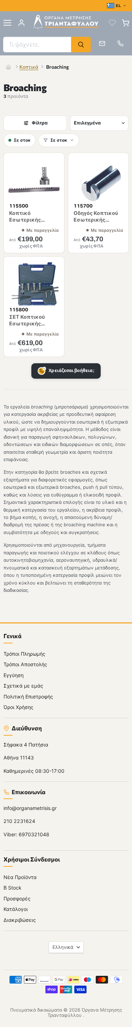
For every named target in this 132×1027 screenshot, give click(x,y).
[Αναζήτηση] (81, 44)
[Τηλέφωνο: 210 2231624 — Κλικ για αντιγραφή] (120, 43)
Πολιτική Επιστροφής (28, 696)
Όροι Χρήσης (18, 707)
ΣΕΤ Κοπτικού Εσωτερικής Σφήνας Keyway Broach (29, 327)
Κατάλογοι (16, 909)
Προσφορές (17, 898)
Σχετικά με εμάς (23, 686)
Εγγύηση (14, 675)
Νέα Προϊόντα (20, 877)
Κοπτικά (28, 67)
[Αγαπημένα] (112, 22)
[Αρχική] (8, 67)
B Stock (12, 888)
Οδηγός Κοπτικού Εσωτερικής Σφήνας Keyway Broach (96, 223)
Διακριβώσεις (20, 920)
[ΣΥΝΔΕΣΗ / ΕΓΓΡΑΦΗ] (21, 23)
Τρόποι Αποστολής (25, 664)
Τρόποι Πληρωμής (24, 653)
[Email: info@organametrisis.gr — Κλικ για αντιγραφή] (102, 43)
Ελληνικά (62, 947)
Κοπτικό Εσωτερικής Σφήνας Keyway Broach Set (29, 223)
